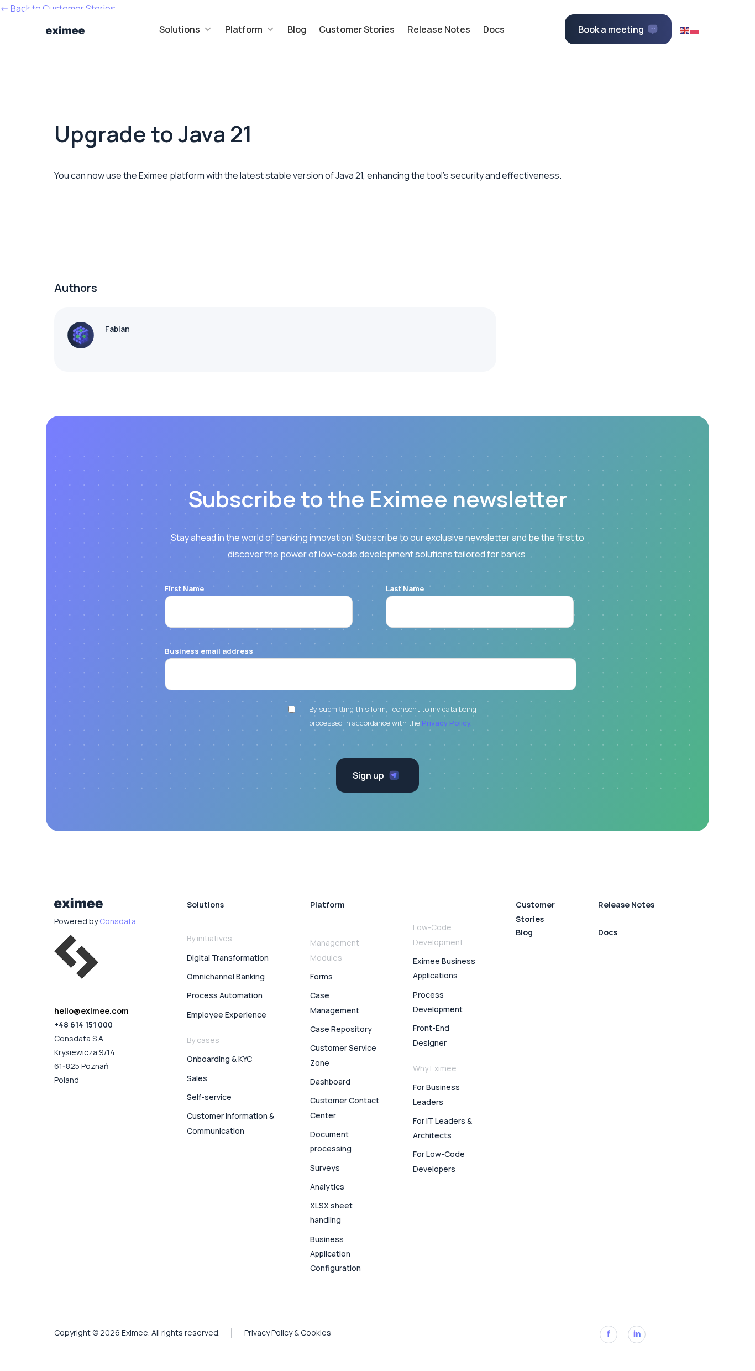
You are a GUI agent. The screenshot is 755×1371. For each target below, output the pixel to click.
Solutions (205, 904)
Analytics (327, 1186)
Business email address (209, 651)
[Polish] (695, 29)
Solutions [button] (179, 29)
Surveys (325, 1168)
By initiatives (209, 938)
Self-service (209, 1097)
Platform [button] (244, 29)
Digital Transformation (228, 957)
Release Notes (438, 29)
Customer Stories (357, 29)
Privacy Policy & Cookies (287, 1332)
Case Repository (341, 1029)
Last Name (405, 588)
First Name (184, 588)
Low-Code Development (438, 934)
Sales (197, 1078)
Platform (327, 904)
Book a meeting (611, 29)
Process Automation (225, 995)
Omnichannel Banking (226, 976)
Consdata (117, 921)
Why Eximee (435, 1068)
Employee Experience (226, 1014)
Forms (321, 976)
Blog (296, 29)
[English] (685, 29)
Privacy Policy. (447, 723)
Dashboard (330, 1081)
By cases (203, 1040)
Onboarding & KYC (219, 1059)
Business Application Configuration (335, 1254)
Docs (494, 29)
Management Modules (334, 949)
